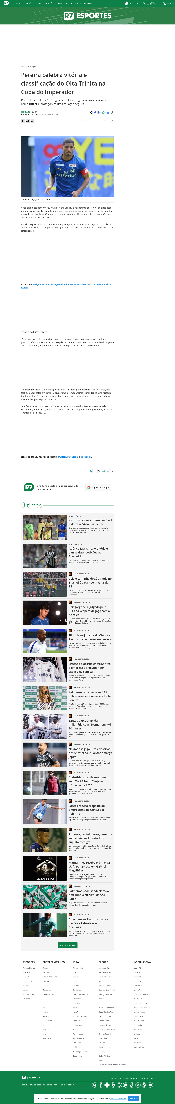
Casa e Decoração (50, 977)
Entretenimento (54, 962)
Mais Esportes (28, 994)
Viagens (46, 1029)
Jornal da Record (105, 1047)
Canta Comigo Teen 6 (107, 1012)
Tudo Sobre (77, 1056)
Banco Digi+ (138, 968)
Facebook (86, 456)
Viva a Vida (47, 1038)
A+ (27, 121)
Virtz (44, 1034)
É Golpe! (76, 1007)
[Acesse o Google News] (108, 112)
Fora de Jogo (28, 981)
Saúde (75, 1047)
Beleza (45, 968)
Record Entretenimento (143, 1007)
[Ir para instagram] (151, 3)
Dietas (45, 985)
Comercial (137, 977)
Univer (136, 1038)
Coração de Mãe (105, 1025)
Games (45, 1003)
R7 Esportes (25, 67)
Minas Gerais (78, 1025)
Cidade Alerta (104, 1021)
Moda (45, 1007)
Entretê (48, 3)
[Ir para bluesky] (94, 1085)
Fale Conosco (35, 1085)
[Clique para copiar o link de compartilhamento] (112, 112)
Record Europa (139, 1012)
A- (32, 121)
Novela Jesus (104, 1051)
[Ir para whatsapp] (144, 1085)
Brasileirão (27, 972)
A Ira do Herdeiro (105, 972)
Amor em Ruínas (105, 977)
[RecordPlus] (131, 3)
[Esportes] (87, 15)
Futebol (26, 985)
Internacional (78, 1021)
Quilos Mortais (104, 1056)
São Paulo (77, 1043)
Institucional (143, 962)
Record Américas (140, 1003)
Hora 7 (75, 1012)
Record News (86, 3)
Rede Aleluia (138, 1025)
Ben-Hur (102, 999)
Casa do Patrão (105, 1016)
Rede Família (138, 1029)
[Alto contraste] (23, 121)
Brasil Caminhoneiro (106, 1007)
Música (45, 1012)
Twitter (62, 456)
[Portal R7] (6, 3)
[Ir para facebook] (144, 3)
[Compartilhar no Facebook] (95, 112)
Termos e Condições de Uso (64, 1085)
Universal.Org (139, 1047)
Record (74, 3)
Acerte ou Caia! (104, 968)
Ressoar (137, 1034)
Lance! (25, 990)
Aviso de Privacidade (118, 1098)
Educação (76, 1003)
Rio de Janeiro (78, 1038)
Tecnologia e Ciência (81, 1051)
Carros (75, 981)
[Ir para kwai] (113, 1085)
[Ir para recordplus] (125, 1085)
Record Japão (139, 1016)
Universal (137, 1043)
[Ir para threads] (119, 1085)
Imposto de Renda (80, 1016)
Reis (100, 1060)
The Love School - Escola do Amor (112, 1065)
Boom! (101, 1003)
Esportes (58, 3)
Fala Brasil (103, 1038)
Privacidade (47, 1085)
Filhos (45, 999)
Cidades (76, 985)
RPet (45, 1025)
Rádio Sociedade (140, 999)
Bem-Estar (47, 972)
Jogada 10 (35, 67)
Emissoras (138, 981)
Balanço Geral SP (105, 994)
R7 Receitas (47, 1021)
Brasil (75, 972)
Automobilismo (29, 968)
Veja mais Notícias (67, 945)
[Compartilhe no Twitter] (90, 112)
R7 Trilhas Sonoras (141, 994)
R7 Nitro (46, 1016)
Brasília (29, 3)
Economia (77, 999)
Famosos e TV (48, 994)
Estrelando (47, 990)
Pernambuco (78, 1034)
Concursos (77, 990)
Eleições (38, 3)
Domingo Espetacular (107, 1029)
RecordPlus (138, 990)
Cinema (46, 981)
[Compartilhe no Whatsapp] (103, 112)
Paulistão (26, 999)
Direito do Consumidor (82, 994)
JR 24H (66, 3)
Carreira (137, 972)
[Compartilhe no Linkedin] (99, 112)
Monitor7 (76, 1029)
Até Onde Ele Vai (105, 985)
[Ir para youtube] (150, 1085)
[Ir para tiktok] (131, 1085)
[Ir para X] (148, 3)
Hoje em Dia (103, 1043)
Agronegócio (78, 968)
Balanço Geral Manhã (107, 990)
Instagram (72, 456)
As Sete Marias (104, 981)
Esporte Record (105, 1034)
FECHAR (133, 1098)
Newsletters (138, 985)
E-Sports (26, 977)
